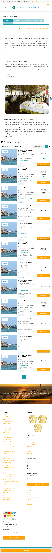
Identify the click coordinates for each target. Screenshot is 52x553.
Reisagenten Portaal (38, 484)
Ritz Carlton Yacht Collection (10, 479)
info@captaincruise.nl (33, 462)
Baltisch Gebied (30, 441)
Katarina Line (6, 455)
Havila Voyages (6, 449)
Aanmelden (26, 399)
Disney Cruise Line (7, 437)
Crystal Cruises (6, 434)
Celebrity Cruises (7, 426)
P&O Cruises (6, 469)
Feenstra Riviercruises (8, 442)
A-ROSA (5, 419)
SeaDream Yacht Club (8, 488)
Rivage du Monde (7, 476)
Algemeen (6, 20)
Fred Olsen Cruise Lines (8, 446)
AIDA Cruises (6, 414)
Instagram (30, 467)
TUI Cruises (6, 495)
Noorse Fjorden (30, 453)
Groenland (29, 446)
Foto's (5, 23)
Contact (29, 492)
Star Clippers (6, 492)
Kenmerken (17, 20)
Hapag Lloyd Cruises (8, 448)
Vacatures (29, 504)
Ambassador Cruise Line (9, 416)
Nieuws (29, 495)
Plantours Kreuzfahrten (8, 467)
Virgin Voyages (6, 499)
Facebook (30, 465)
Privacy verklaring (31, 501)
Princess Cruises (7, 472)
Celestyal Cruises (7, 428)
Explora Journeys (7, 441)
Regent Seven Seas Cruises (9, 474)
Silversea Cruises (7, 490)
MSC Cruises (6, 456)
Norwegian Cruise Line (8, 460)
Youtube (30, 468)
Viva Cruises (6, 501)
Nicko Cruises (6, 458)
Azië (28, 439)
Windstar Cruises (7, 502)
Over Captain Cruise (32, 502)
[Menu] (48, 4)
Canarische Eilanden (32, 442)
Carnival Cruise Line (7, 425)
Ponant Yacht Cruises (8, 471)
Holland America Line (8, 451)
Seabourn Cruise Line (8, 486)
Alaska (28, 437)
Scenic (4, 483)
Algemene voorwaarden (33, 497)
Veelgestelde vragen (32, 494)
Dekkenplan (28, 20)
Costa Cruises (6, 430)
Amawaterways (7, 418)
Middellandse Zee (31, 449)
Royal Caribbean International (10, 481)
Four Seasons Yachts (8, 444)
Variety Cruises (6, 497)
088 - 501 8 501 (33, 1)
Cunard (5, 435)
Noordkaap (29, 451)
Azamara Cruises (7, 423)
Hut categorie (38, 20)
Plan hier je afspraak (14, 537)
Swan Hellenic (6, 494)
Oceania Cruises (7, 462)
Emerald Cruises (7, 439)
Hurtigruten (6, 453)
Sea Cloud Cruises (7, 485)
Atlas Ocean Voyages (8, 421)
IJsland (28, 448)
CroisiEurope (6, 432)
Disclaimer (29, 499)
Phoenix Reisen (7, 465)
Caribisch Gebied (31, 444)
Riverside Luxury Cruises (9, 478)
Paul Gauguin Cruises (8, 464)
